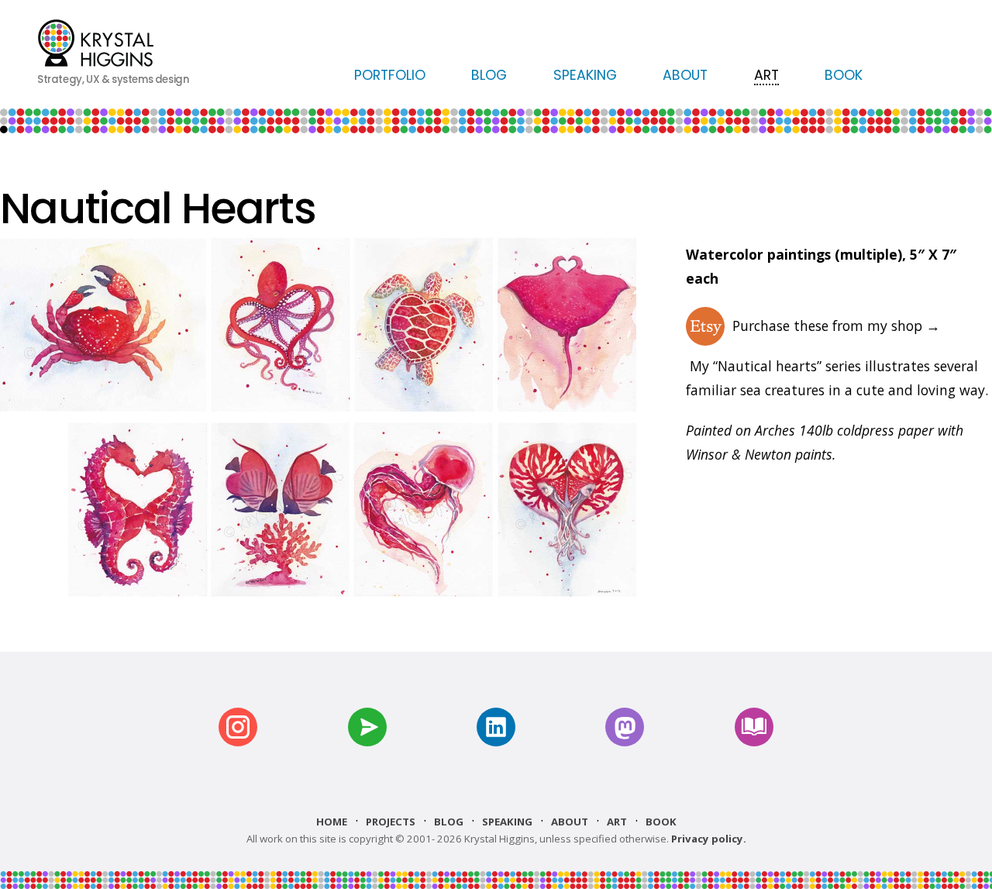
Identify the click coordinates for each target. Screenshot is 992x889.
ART (766, 75)
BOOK (844, 75)
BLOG (489, 75)
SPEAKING (585, 75)
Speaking (507, 822)
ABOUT (685, 75)
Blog (448, 822)
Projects (390, 822)
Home (331, 822)
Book (661, 822)
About (569, 822)
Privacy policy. (708, 839)
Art (617, 822)
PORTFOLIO (389, 75)
